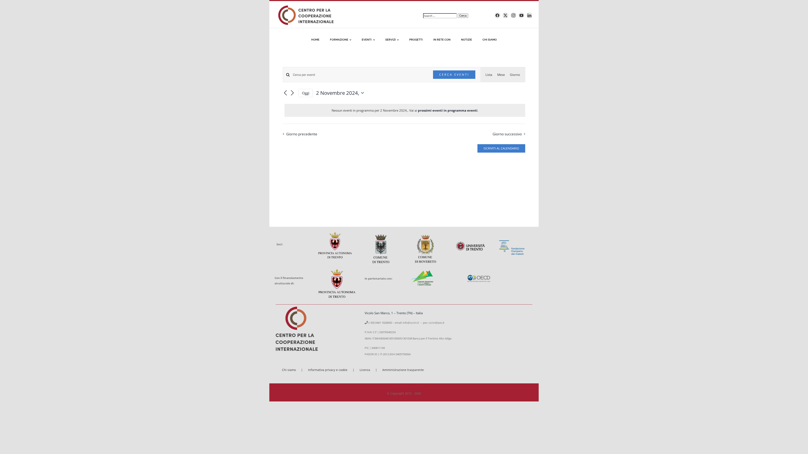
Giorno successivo (507, 134)
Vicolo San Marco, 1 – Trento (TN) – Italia (394, 313)
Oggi (305, 93)
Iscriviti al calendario (501, 148)
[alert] (404, 110)
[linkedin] (529, 15)
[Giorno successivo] (292, 93)
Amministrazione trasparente (403, 370)
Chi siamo (289, 370)
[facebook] (497, 15)
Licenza (365, 370)
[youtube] (521, 15)
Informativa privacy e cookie (327, 370)
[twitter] (505, 15)
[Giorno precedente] (285, 93)
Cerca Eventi (454, 75)
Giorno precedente (301, 134)
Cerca (462, 15)
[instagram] (513, 15)
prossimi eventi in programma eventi (447, 110)
